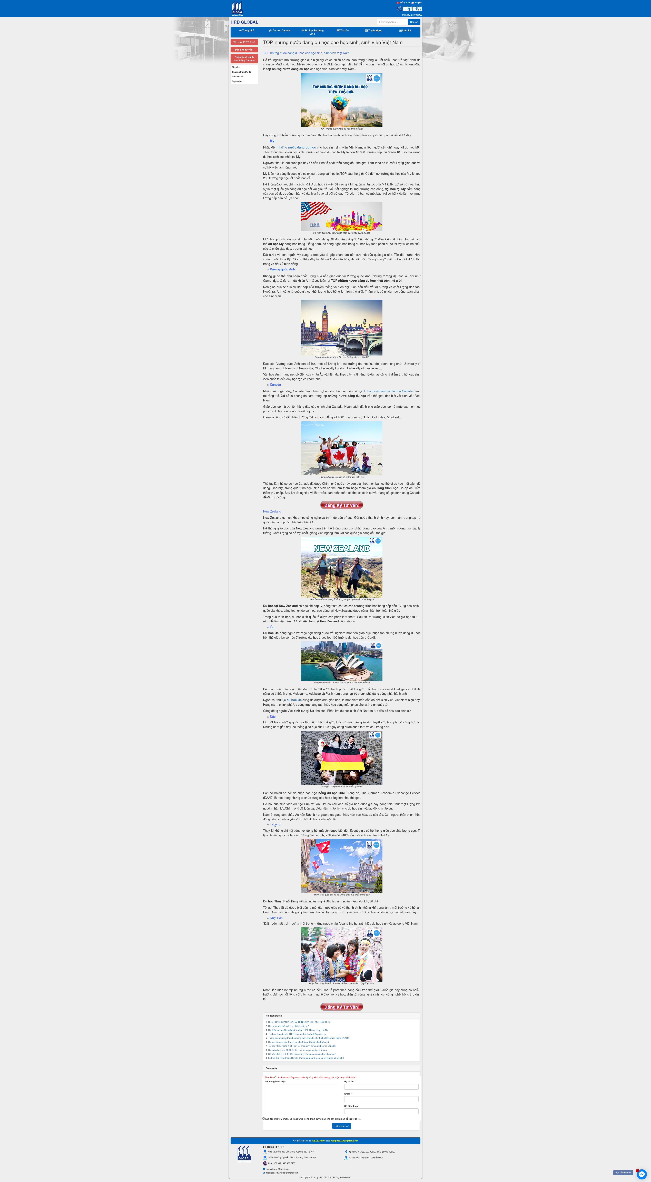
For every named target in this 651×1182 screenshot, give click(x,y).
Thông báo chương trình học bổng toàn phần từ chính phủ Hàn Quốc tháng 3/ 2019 (308, 1037)
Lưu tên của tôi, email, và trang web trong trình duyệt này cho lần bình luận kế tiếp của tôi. (313, 1118)
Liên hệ (406, 30)
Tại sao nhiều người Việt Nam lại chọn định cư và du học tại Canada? (302, 1045)
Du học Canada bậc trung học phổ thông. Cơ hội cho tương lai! (298, 1041)
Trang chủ (248, 30)
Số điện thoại (351, 1106)
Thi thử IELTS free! (244, 42)
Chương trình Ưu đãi (241, 72)
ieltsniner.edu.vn (290, 1172)
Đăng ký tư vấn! (244, 49)
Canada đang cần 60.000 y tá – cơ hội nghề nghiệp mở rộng (297, 1049)
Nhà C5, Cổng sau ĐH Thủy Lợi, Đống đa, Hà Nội (290, 1151)
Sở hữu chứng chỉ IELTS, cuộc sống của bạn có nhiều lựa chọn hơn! (302, 1054)
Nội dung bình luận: (275, 1081)
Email (347, 1093)
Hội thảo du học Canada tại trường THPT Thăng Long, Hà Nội (298, 1029)
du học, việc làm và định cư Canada (388, 391)
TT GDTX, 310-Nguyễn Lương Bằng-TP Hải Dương (371, 1151)
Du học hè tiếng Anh (314, 32)
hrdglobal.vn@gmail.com (278, 1168)
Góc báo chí (237, 76)
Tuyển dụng (375, 30)
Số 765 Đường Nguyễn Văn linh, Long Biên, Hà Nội (291, 1157)
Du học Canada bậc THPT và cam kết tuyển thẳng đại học (297, 1034)
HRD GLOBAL (325, 1177)
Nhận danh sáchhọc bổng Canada (244, 58)
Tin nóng (236, 67)
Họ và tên (349, 1081)
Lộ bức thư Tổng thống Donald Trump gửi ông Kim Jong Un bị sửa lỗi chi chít (306, 1057)
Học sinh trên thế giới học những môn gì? (288, 1026)
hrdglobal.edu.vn (274, 1172)
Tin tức (344, 30)
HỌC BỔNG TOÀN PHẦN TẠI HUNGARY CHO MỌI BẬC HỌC (299, 1021)
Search (414, 22)
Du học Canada (281, 30)
